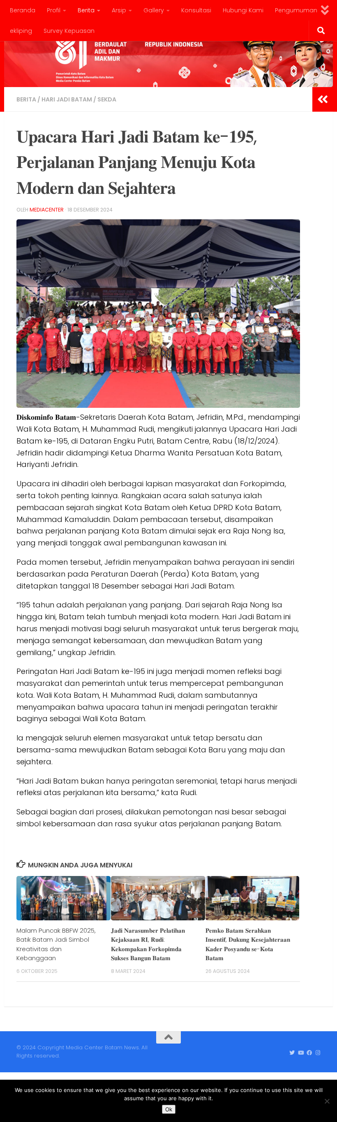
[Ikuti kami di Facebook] (309, 1053)
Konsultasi (196, 10)
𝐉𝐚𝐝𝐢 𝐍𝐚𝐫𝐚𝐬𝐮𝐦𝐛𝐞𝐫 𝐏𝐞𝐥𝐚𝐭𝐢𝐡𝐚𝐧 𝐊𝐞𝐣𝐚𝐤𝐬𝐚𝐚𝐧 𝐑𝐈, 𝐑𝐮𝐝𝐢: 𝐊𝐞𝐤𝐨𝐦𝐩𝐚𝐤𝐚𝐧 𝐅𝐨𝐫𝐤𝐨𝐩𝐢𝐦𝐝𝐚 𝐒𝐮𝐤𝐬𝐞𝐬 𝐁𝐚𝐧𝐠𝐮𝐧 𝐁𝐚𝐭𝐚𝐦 (148, 944)
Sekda (106, 99)
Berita (86, 10)
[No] (327, 1101)
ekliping (21, 31)
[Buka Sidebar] (322, 99)
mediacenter (47, 209)
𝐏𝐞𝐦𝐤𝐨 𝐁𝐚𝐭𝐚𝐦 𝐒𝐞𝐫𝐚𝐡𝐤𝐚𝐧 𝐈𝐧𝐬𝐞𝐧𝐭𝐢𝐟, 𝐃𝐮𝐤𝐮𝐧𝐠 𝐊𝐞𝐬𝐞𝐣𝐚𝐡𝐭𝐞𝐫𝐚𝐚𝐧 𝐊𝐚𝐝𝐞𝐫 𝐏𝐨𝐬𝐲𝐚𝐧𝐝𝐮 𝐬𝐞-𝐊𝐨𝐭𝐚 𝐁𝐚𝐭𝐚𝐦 (247, 944)
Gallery (153, 10)
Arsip (119, 10)
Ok (168, 1109)
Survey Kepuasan (69, 31)
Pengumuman (296, 10)
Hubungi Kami (243, 10)
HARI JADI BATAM (67, 99)
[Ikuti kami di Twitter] (292, 1053)
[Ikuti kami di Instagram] (318, 1053)
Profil (53, 10)
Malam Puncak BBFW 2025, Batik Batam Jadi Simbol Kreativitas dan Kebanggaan (56, 944)
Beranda (22, 10)
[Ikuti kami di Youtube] (300, 1053)
